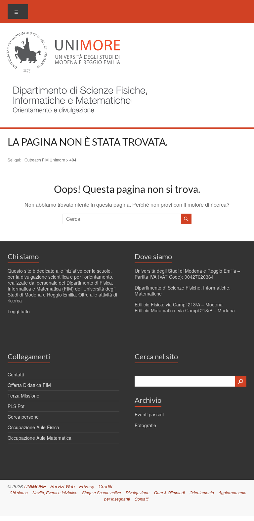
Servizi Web (62, 486)
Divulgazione (137, 492)
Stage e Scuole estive (101, 492)
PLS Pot (16, 406)
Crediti (105, 486)
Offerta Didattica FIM (29, 385)
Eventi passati (149, 414)
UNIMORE (35, 486)
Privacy (86, 486)
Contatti (16, 374)
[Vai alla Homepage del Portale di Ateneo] (63, 35)
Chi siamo (23, 256)
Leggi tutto (19, 311)
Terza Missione (23, 395)
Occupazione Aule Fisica (33, 427)
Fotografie (145, 425)
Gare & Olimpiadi (169, 492)
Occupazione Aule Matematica (39, 437)
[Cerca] (240, 381)
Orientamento (202, 492)
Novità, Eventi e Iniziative (54, 492)
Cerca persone (23, 416)
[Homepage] (78, 82)
